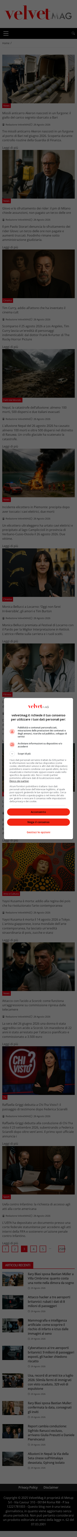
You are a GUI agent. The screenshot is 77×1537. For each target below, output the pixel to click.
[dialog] (38, 768)
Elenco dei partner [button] (19, 781)
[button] (39, 753)
